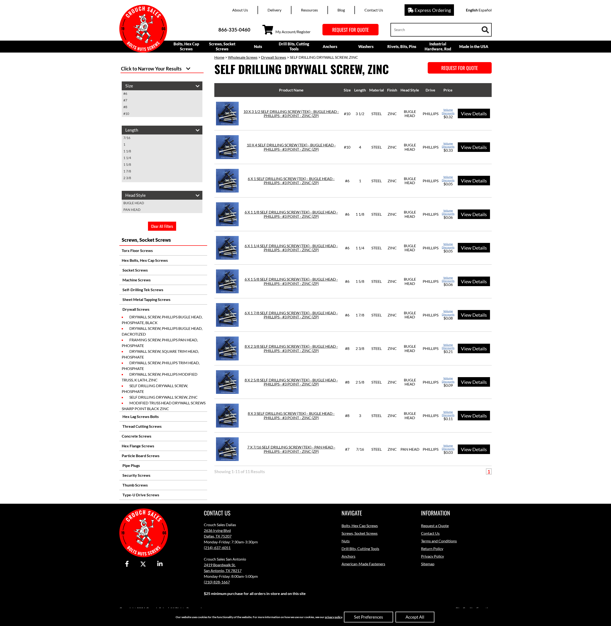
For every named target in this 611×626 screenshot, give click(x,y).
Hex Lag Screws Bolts (140, 416)
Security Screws (136, 475)
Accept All (415, 617)
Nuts (258, 46)
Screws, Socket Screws (222, 46)
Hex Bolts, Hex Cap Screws (145, 260)
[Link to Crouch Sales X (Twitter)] (143, 564)
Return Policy (432, 548)
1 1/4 (127, 158)
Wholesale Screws (243, 57)
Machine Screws (136, 280)
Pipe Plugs (131, 465)
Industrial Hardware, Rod (438, 46)
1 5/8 (127, 164)
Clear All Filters (162, 226)
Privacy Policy (432, 556)
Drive (430, 90)
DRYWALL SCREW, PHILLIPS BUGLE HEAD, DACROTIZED (162, 331)
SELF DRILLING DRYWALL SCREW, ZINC (163, 397)
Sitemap (427, 564)
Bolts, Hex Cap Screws (186, 46)
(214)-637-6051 (217, 547)
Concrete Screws (136, 436)
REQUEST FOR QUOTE (350, 29)
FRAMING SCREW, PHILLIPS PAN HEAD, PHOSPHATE (160, 342)
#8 (125, 107)
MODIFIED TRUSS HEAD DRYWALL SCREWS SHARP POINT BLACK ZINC (163, 406)
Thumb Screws (135, 485)
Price (448, 90)
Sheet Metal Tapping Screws (146, 299)
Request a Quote (435, 525)
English (472, 10)
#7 (125, 100)
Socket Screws (135, 270)
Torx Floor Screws (137, 250)
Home (219, 57)
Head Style (409, 90)
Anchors (330, 46)
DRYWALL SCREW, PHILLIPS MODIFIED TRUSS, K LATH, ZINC (159, 377)
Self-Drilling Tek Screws (142, 289)
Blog (341, 10)
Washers (366, 46)
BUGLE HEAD (133, 203)
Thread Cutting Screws (142, 426)
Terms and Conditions (439, 541)
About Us (240, 10)
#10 (126, 114)
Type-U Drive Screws (140, 494)
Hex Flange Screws (138, 446)
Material (376, 90)
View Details (474, 113)
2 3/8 (127, 178)
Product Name (291, 90)
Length (360, 90)
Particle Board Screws (140, 455)
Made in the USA (473, 46)
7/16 (126, 138)
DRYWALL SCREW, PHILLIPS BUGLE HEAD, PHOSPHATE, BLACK (162, 320)
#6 (125, 93)
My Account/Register (293, 31)
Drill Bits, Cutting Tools (294, 46)
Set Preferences (368, 617)
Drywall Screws (135, 309)
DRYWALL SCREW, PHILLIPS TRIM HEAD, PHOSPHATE (161, 365)
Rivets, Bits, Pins (401, 46)
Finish (392, 90)
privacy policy (333, 617)
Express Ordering (432, 10)
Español (485, 10)
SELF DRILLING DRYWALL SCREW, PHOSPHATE (155, 388)
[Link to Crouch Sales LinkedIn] (160, 564)
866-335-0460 (234, 29)
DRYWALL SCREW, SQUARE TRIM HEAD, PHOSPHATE (160, 354)
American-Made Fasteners (363, 564)
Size (347, 90)
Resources (309, 10)
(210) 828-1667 (217, 582)
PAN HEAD (132, 210)
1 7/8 (127, 171)
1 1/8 (127, 151)
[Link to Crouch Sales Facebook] (127, 564)
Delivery (274, 10)
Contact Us (373, 10)
